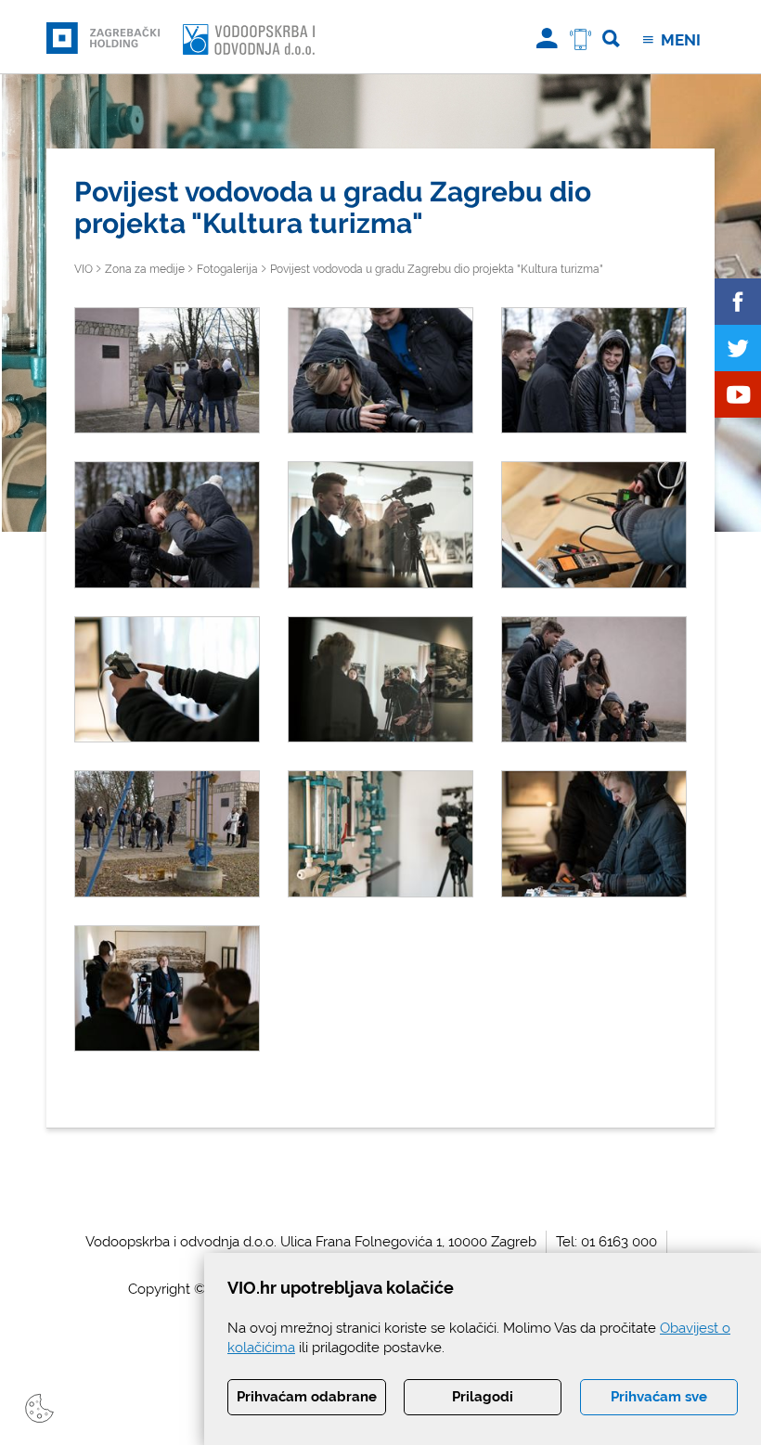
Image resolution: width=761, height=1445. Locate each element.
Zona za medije (145, 269)
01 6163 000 (619, 1241)
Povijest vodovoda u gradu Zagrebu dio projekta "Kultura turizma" (436, 269)
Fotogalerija (227, 269)
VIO (83, 269)
